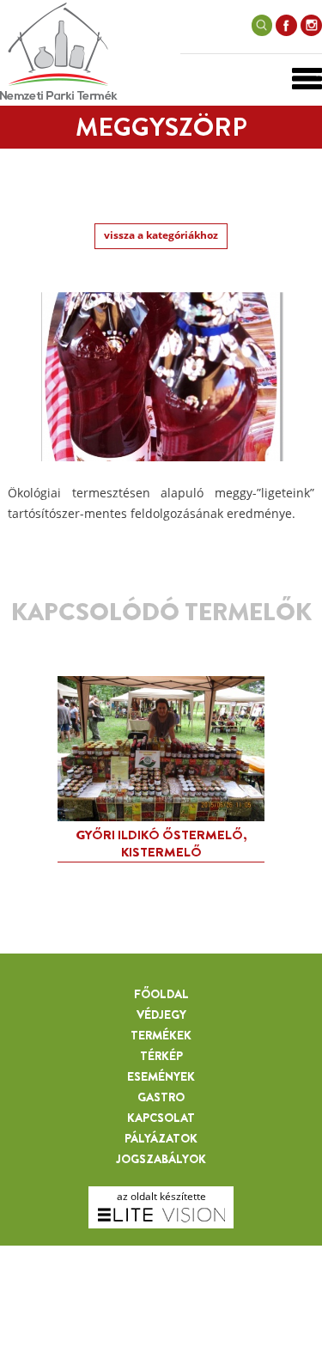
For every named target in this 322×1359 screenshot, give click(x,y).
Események (161, 1076)
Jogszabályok (161, 1158)
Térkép (161, 1055)
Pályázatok (161, 1138)
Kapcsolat (161, 1117)
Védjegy (161, 1014)
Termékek (161, 1035)
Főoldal (161, 993)
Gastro (161, 1097)
